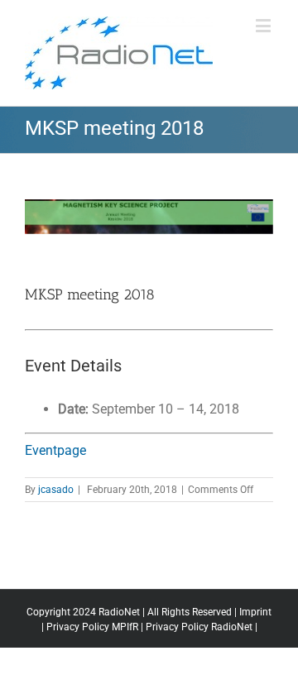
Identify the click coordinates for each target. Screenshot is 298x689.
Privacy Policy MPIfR (92, 627)
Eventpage (55, 450)
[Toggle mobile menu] (264, 25)
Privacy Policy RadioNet (199, 627)
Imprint (255, 612)
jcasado (56, 489)
